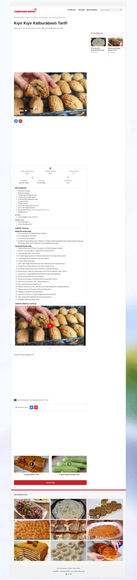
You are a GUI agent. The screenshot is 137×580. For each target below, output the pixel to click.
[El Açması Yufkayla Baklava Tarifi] (32, 530)
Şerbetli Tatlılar (43, 17)
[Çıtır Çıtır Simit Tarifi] (68, 551)
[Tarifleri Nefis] (25, 10)
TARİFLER (72, 10)
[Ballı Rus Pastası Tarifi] (32, 551)
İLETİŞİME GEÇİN (65, 571)
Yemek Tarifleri (19, 17)
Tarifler (27, 17)
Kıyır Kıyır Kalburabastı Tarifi (37, 400)
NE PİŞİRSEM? (92, 10)
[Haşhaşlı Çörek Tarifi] (68, 530)
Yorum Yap (50, 482)
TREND (82, 10)
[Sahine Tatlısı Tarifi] (105, 530)
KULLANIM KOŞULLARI (77, 571)
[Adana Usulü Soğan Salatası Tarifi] (115, 42)
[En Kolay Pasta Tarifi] (105, 509)
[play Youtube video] (50, 325)
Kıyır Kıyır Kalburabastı (23, 400)
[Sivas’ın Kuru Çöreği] (105, 551)
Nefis (47, 400)
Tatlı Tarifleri (34, 17)
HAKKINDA (56, 571)
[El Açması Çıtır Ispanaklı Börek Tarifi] (98, 42)
